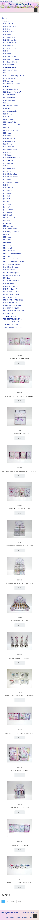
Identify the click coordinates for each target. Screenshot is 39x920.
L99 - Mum (7, 242)
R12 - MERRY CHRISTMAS (12, 305)
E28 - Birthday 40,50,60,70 (12, 92)
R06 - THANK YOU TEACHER (13, 300)
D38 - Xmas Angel (9, 56)
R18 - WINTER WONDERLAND (13, 311)
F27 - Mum (7, 136)
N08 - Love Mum (9, 270)
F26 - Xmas (7, 133)
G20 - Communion (9, 166)
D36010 (19, 655)
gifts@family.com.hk (13, 913)
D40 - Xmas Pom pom (11, 59)
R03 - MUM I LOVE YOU (11, 292)
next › (12, 901)
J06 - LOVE (6, 201)
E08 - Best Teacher (9, 78)
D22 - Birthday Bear (10, 40)
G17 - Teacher (8, 160)
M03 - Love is (7, 248)
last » (19, 901)
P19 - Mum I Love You (10, 289)
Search (7, 21)
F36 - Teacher (8, 144)
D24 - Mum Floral (9, 45)
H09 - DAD (7, 171)
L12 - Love (6, 234)
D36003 (19, 430)
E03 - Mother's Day (10, 70)
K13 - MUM (7, 223)
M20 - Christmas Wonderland (13, 262)
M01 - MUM (7, 245)
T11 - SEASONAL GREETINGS (13, 327)
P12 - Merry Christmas (11, 281)
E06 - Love (6, 73)
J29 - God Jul (7, 212)
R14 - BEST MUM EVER (11, 308)
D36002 (19, 393)
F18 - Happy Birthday (10, 130)
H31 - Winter (7, 190)
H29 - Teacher (8, 188)
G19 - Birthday (8, 163)
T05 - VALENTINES (9, 316)
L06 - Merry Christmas (11, 231)
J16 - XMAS (7, 204)
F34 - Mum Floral (9, 141)
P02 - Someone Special (11, 273)
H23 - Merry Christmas (11, 182)
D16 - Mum (7, 35)
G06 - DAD (7, 152)
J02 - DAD (6, 196)
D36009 (19, 617)
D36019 (19, 879)
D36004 (19, 468)
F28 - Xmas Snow (9, 138)
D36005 (19, 505)
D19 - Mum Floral (9, 37)
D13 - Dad (6, 29)
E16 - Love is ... (8, 81)
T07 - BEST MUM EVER (11, 322)
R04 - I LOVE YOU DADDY (12, 294)
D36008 (19, 580)
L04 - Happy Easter (10, 229)
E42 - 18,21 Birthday (10, 111)
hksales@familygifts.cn (30, 913)
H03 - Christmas (9, 169)
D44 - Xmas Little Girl (10, 62)
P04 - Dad (6, 278)
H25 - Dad (6, 185)
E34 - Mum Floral (9, 100)
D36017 (19, 804)
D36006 (19, 543)
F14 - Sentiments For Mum (12, 125)
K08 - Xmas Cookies (10, 218)
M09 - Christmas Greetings (12, 253)
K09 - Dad (6, 221)
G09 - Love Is (7, 155)
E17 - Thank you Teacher (11, 84)
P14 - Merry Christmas (11, 286)
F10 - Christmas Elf (9, 119)
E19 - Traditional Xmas (11, 89)
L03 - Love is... (8, 226)
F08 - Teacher (8, 114)
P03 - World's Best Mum (11, 275)
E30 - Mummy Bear (10, 97)
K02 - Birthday (8, 215)
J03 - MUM (6, 199)
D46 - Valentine (8, 65)
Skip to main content (6, 1)
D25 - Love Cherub (9, 48)
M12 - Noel (7, 256)
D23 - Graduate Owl (10, 43)
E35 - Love (6, 103)
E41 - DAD (6, 108)
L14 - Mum (7, 237)
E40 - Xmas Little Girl (10, 106)
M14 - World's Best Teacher (13, 259)
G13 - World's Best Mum (11, 158)
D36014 (19, 729)
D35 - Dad (6, 51)
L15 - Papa (7, 240)
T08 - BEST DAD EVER (10, 324)
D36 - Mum (7, 54)
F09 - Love (6, 117)
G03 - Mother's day (10, 149)
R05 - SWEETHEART (10, 297)
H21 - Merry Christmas (11, 177)
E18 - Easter (7, 87)
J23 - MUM (6, 207)
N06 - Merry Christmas (11, 267)
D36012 (19, 692)
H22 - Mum (7, 180)
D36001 (19, 355)
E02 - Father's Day (9, 67)
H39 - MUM (7, 193)
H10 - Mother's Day (10, 174)
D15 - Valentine (8, 32)
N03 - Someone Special (11, 264)
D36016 (19, 767)
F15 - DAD (6, 128)
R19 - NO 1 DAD (8, 314)
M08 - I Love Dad (9, 251)
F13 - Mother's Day (10, 122)
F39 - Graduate (8, 147)
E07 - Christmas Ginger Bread (13, 75)
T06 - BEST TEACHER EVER (12, 319)
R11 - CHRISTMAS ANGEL (12, 303)
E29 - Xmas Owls (9, 95)
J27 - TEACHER (8, 210)
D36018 (19, 842)
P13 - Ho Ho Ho (8, 283)
